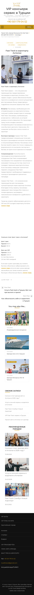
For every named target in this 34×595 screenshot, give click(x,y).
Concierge (10, 42)
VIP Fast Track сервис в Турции (15, 415)
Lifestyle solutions (21, 42)
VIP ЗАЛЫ (4, 516)
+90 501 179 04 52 (9, 558)
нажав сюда (5, 206)
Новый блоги (22, 45)
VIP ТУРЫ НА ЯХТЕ (7, 521)
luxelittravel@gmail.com (9, 563)
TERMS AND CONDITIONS (17, 590)
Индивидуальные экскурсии (16, 330)
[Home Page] (2, 27)
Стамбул (4, 535)
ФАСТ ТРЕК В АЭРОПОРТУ (10, 553)
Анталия (4, 530)
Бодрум (4, 539)
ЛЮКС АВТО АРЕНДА (8, 549)
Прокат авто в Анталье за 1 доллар (16, 419)
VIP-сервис (11, 45)
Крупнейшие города (8, 525)
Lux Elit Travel (5, 279)
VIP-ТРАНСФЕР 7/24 (8, 544)
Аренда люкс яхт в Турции (16, 354)
